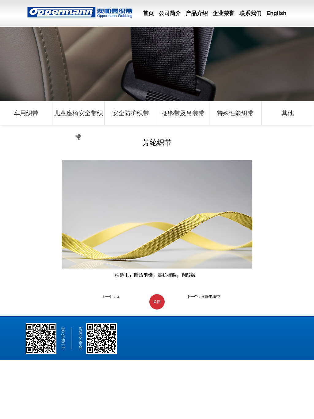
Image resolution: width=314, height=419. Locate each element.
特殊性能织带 (235, 113)
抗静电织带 (210, 296)
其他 (287, 113)
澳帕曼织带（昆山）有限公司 (43, 384)
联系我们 (250, 13)
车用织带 (26, 113)
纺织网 (130, 384)
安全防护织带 (130, 113)
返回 (157, 302)
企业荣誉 (224, 13)
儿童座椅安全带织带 (78, 117)
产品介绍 (197, 13)
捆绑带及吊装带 (183, 113)
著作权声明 (158, 384)
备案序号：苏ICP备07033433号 (194, 384)
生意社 (119, 384)
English (276, 13)
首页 (148, 13)
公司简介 (170, 13)
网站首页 (26, 375)
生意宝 (142, 384)
